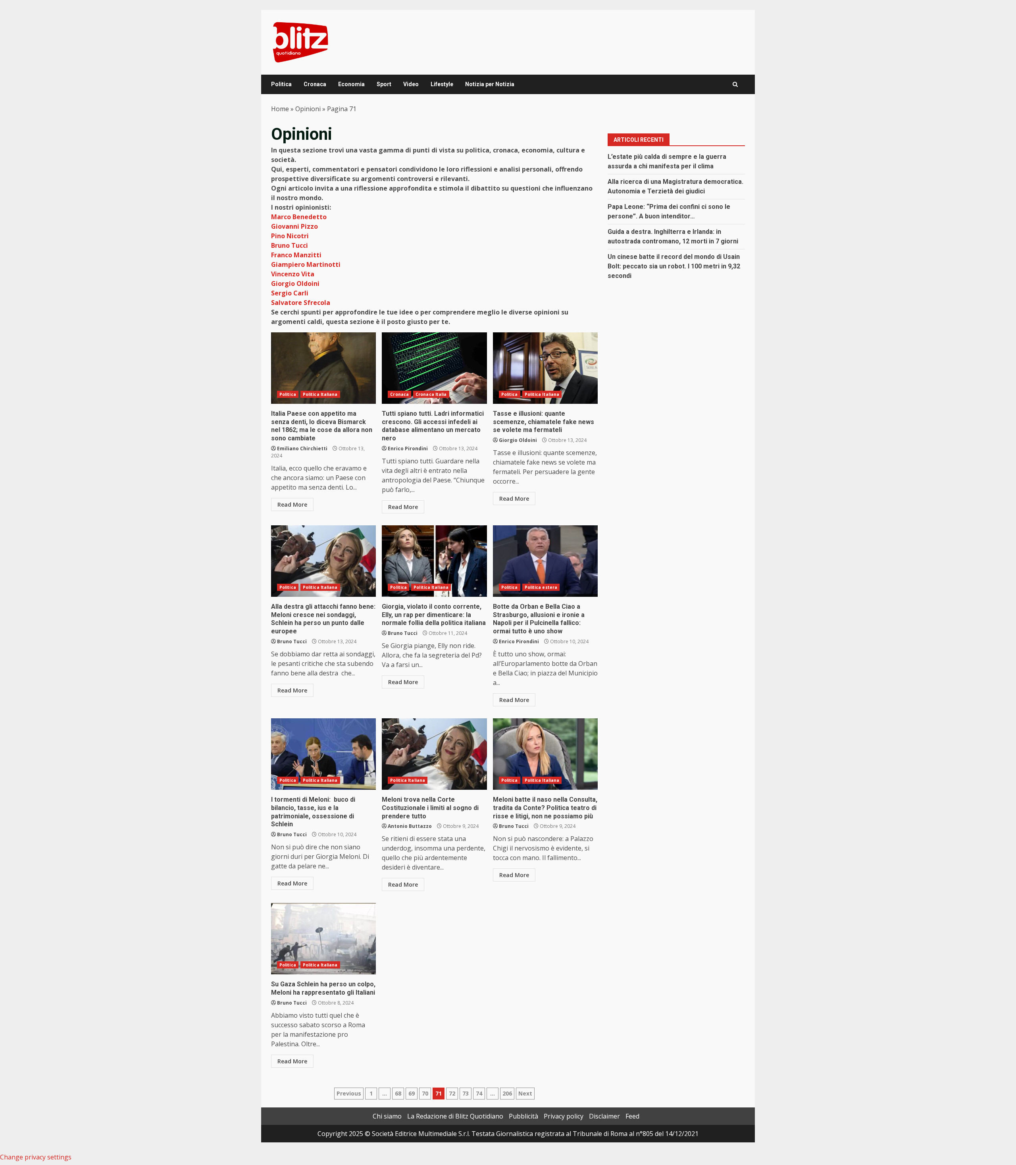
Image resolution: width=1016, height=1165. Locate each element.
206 (507, 1093)
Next (525, 1093)
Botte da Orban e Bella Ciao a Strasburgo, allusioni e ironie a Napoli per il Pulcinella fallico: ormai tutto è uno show (545, 561)
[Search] (735, 84)
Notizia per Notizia (489, 84)
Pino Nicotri (290, 235)
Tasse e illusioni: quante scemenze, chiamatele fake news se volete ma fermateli (545, 368)
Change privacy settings (35, 1157)
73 (465, 1093)
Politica (281, 84)
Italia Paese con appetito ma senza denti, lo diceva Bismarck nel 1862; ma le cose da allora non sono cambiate (323, 368)
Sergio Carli (289, 293)
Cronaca (315, 84)
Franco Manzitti (296, 255)
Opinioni (308, 108)
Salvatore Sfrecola (300, 302)
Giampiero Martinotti (306, 264)
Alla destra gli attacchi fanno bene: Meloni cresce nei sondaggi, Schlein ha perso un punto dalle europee (323, 561)
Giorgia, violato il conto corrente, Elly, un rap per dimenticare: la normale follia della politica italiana (434, 561)
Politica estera (541, 587)
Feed (632, 1116)
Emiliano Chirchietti (302, 448)
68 (398, 1093)
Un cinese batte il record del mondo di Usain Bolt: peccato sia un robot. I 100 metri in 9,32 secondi (674, 266)
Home (280, 108)
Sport (384, 84)
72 (452, 1093)
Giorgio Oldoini (295, 283)
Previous (349, 1093)
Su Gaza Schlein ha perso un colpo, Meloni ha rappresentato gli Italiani (323, 938)
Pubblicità (523, 1116)
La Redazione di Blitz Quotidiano (455, 1116)
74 (479, 1093)
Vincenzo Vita (292, 274)
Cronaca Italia (431, 394)
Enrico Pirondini (408, 448)
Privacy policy (563, 1116)
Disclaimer (604, 1116)
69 (411, 1093)
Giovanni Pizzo (294, 226)
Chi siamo (387, 1116)
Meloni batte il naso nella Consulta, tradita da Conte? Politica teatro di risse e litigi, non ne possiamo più (545, 754)
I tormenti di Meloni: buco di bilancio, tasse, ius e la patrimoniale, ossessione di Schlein (323, 754)
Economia (351, 84)
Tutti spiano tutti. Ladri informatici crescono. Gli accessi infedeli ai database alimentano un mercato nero (434, 368)
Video (411, 84)
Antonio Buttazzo (410, 826)
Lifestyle (442, 84)
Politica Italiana (320, 394)
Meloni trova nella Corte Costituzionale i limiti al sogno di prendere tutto (434, 754)
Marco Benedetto (299, 216)
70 (425, 1093)
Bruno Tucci (289, 245)
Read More (292, 504)
